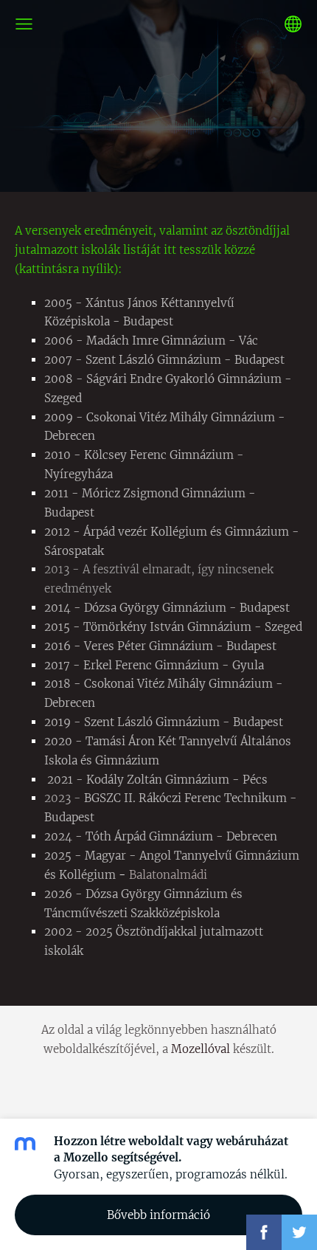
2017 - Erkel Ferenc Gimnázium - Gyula (154, 665)
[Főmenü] (24, 24)
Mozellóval (200, 1049)
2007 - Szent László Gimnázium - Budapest (164, 360)
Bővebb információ (158, 1215)
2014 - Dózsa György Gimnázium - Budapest (167, 608)
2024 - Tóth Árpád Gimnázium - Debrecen (160, 836)
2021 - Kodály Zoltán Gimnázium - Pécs (157, 780)
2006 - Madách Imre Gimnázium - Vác (151, 341)
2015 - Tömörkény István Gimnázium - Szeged (173, 627)
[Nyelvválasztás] (293, 24)
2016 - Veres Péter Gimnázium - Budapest (160, 646)
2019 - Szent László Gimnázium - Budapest (163, 722)
